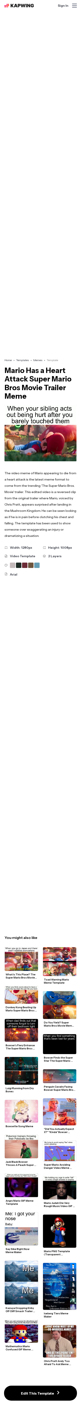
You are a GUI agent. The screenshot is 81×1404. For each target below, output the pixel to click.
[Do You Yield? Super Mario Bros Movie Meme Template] (59, 1005)
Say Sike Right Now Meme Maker (18, 1250)
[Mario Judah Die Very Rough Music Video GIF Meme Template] (59, 1187)
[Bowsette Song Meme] (21, 1111)
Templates (22, 360)
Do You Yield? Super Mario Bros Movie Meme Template (59, 1024)
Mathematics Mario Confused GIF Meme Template (18, 1348)
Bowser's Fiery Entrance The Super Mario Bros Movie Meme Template (20, 1047)
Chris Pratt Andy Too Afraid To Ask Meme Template (57, 1363)
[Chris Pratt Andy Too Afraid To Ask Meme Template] (59, 1341)
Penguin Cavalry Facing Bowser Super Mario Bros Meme (59, 1088)
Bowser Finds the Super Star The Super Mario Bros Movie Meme (58, 1059)
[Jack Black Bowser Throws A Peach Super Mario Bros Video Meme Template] (21, 1146)
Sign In (63, 6)
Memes (37, 360)
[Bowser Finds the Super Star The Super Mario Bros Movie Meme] (59, 1044)
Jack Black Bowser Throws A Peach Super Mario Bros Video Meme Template (21, 1163)
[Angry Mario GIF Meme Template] (21, 1185)
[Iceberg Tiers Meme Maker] (59, 1286)
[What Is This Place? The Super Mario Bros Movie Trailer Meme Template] (21, 959)
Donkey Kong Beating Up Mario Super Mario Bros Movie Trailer (21, 1009)
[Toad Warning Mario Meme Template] (59, 961)
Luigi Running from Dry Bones (20, 1090)
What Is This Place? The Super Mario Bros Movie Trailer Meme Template (21, 976)
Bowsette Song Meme (19, 1126)
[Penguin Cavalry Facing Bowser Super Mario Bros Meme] (59, 1076)
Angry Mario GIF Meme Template (20, 1202)
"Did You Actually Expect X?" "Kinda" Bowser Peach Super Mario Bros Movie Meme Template (59, 1130)
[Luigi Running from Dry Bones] (21, 1071)
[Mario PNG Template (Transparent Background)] (59, 1231)
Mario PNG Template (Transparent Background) (57, 1253)
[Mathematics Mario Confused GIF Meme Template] (21, 1331)
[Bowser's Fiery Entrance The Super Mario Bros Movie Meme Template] (21, 1030)
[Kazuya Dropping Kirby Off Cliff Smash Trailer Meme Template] (21, 1282)
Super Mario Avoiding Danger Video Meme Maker (57, 1166)
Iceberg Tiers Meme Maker (56, 1315)
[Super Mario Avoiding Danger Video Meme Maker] (59, 1151)
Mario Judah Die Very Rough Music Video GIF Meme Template (58, 1204)
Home (8, 360)
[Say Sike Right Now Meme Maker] (21, 1228)
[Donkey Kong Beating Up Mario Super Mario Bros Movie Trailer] (21, 995)
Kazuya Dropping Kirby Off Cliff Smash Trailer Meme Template (20, 1310)
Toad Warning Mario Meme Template (57, 981)
